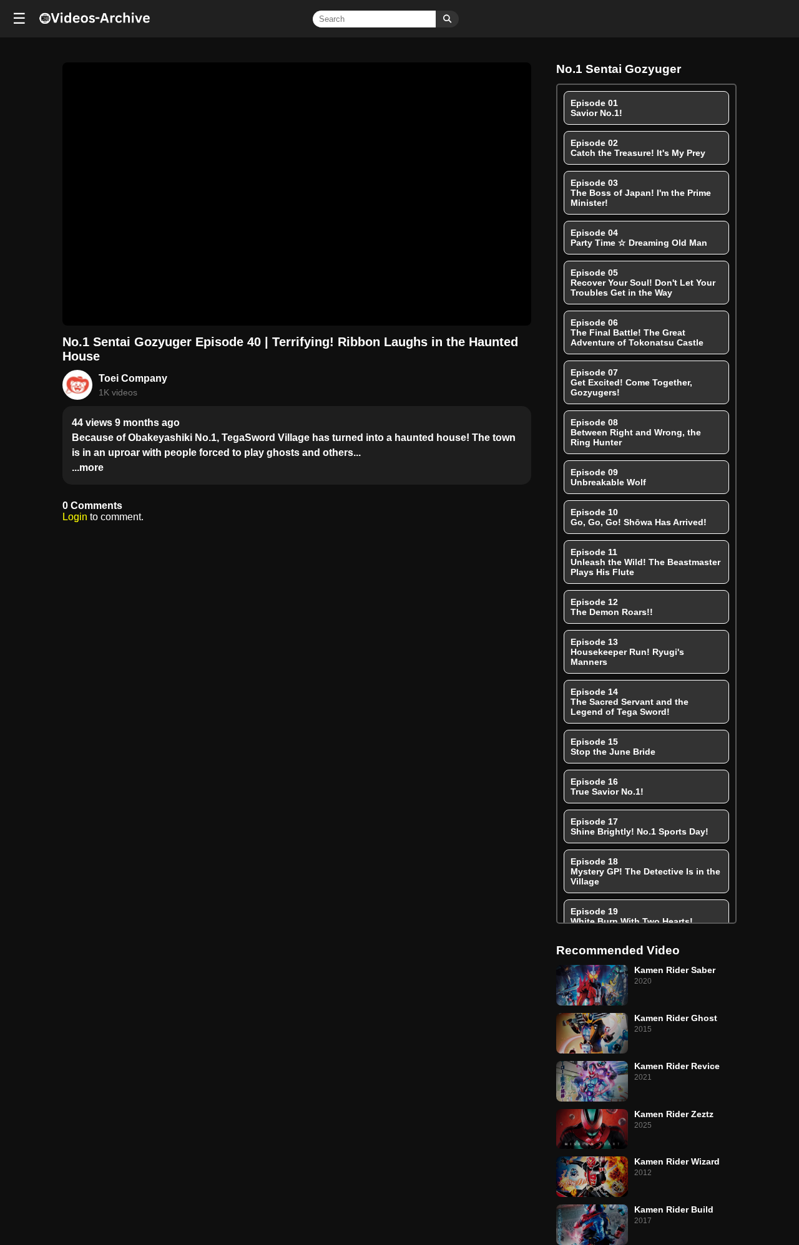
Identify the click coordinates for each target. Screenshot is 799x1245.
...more (88, 467)
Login (74, 516)
